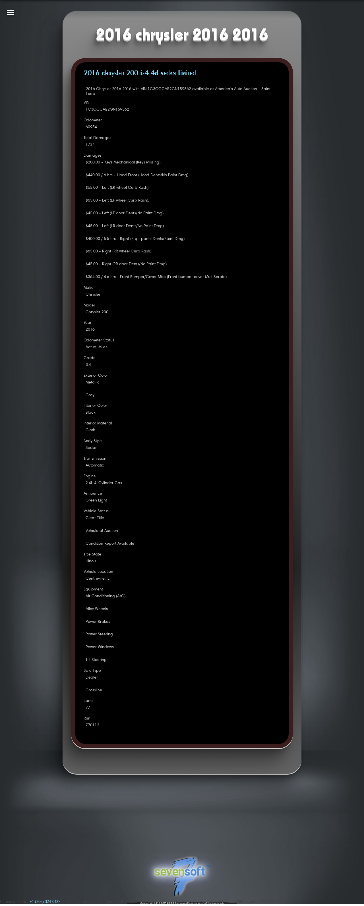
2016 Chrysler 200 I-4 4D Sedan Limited (140, 73)
